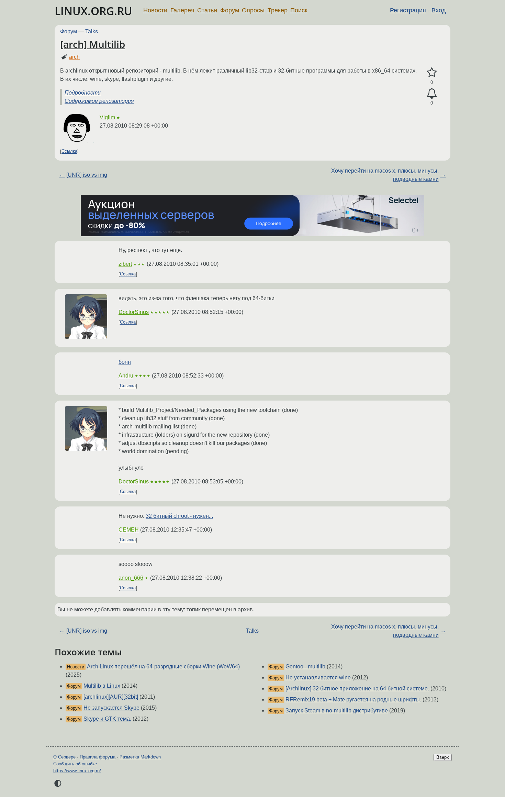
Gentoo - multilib (305, 666)
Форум (229, 10)
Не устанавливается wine (318, 677)
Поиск (298, 10)
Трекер (278, 10)
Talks (91, 31)
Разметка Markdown (140, 757)
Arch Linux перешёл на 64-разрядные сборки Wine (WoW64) (163, 666)
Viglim (107, 117)
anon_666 (131, 578)
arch (74, 57)
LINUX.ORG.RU (93, 10)
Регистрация (408, 10)
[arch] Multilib (92, 44)
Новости (155, 10)
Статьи (207, 10)
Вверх (442, 757)
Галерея (182, 10)
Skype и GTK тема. (107, 719)
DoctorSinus (134, 312)
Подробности (83, 93)
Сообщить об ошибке (75, 763)
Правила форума (97, 757)
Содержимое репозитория (99, 101)
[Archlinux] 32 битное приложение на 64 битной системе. (357, 688)
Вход (438, 10)
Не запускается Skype (111, 708)
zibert (125, 264)
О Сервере (64, 757)
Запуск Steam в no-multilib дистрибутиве (336, 710)
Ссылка (69, 151)
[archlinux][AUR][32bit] (110, 697)
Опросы (253, 10)
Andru (126, 376)
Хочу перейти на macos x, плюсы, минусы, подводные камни (385, 175)
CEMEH (129, 530)
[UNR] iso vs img (86, 175)
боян (125, 362)
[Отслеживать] (431, 93)
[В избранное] (431, 72)
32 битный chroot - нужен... (179, 516)
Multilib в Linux (101, 686)
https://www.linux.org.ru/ (77, 770)
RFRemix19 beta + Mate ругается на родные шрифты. (353, 699)
